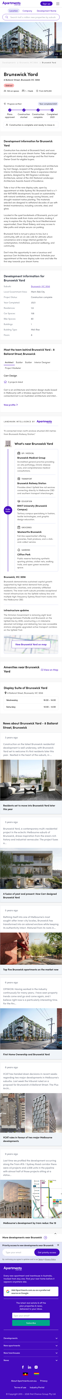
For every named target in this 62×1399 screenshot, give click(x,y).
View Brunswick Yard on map (31, 644)
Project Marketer (13, 367)
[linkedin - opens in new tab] (29, 1366)
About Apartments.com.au (24, 1380)
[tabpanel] (31, 391)
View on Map (51, 669)
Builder (19, 362)
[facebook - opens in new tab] (23, 1366)
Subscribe (31, 1322)
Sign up (46, 3)
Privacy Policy (50, 1259)
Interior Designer (42, 362)
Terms (40, 1259)
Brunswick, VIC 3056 (29, 62)
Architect (9, 362)
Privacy (43, 1380)
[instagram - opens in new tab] (36, 1366)
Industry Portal (37, 1387)
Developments (8, 62)
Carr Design (10, 375)
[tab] (9, 362)
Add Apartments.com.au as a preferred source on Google (30, 1291)
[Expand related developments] (55, 1233)
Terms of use (20, 1387)
